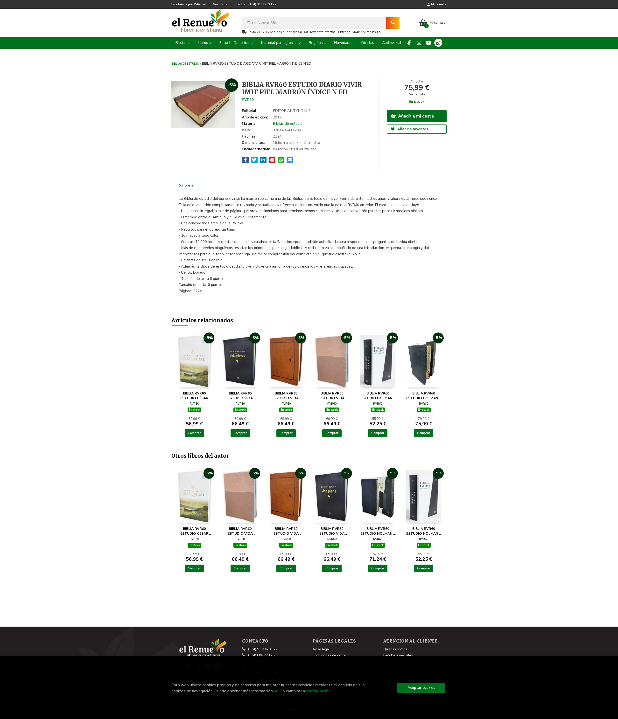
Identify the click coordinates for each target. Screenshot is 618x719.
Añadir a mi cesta (415, 116)
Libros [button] (203, 42)
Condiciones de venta (329, 655)
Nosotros (220, 4)
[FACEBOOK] (409, 43)
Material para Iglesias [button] (279, 42)
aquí (277, 691)
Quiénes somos (395, 649)
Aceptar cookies (421, 687)
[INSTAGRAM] (419, 43)
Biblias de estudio (185, 63)
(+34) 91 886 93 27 (262, 4)
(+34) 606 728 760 (262, 655)
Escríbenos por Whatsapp (190, 4)
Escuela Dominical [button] (235, 42)
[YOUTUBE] (429, 43)
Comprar (194, 433)
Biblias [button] (181, 42)
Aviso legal (321, 649)
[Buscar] (393, 23)
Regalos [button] (316, 42)
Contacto (238, 4)
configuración (318, 691)
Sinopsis (186, 185)
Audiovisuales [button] (394, 42)
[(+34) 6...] (438, 43)
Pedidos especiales (398, 655)
